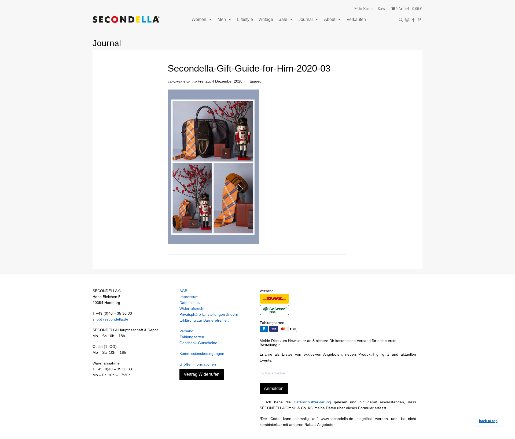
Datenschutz (190, 302)
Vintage (265, 19)
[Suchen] (401, 20)
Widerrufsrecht (191, 308)
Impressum (188, 297)
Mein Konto (363, 9)
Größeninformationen (197, 364)
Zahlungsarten (191, 337)
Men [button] (222, 19)
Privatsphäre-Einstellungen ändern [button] (208, 314)
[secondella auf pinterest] (419, 20)
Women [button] (199, 19)
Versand (186, 331)
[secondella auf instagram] (407, 20)
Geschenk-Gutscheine (198, 343)
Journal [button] (306, 19)
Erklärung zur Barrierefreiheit (204, 320)
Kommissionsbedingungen (201, 353)
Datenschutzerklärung (312, 402)
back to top (488, 421)
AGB (183, 291)
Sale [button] (282, 19)
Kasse (382, 9)
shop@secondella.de (110, 319)
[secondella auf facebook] (413, 20)
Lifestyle (245, 19)
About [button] (329, 19)
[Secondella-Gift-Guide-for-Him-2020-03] (213, 248)
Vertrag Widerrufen (201, 374)
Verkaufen (356, 19)
